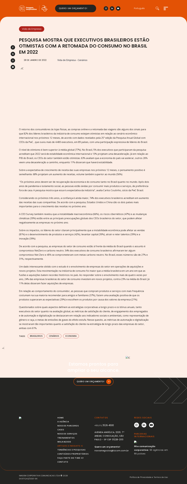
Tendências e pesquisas (71, 449)
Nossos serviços (67, 433)
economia (71, 336)
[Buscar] (160, 8)
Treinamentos (66, 437)
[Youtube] (118, 8)
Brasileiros (36, 336)
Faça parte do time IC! (70, 458)
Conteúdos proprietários (73, 454)
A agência (63, 421)
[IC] (33, 8)
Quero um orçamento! (73, 8)
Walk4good (64, 441)
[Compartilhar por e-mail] (13, 67)
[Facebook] (13, 47)
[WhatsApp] (13, 60)
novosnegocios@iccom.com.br (112, 450)
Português (139, 8)
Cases (60, 429)
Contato (62, 462)
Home (60, 417)
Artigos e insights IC (70, 445)
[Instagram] (106, 8)
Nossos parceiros (68, 425)
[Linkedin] (112, 8)
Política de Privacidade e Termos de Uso (149, 477)
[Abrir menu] (166, 8)
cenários (54, 336)
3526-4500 (104, 425)
